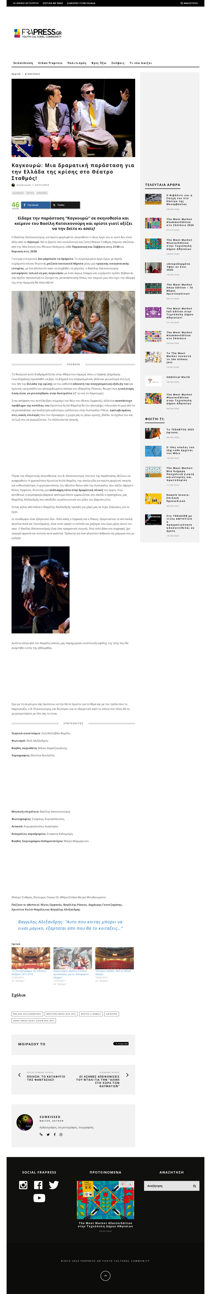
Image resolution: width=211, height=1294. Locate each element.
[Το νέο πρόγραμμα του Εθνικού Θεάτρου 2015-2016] (31, 958)
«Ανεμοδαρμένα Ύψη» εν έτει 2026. (178, 266)
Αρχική (16, 74)
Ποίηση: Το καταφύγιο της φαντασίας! (46, 1078)
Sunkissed (23, 184)
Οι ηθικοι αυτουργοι (26, 3)
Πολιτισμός (77, 63)
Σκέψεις (118, 63)
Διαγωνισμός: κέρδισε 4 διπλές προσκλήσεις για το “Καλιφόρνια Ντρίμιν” (71, 974)
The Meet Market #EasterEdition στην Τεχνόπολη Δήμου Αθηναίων (179, 244)
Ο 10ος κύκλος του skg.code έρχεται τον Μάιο (180, 450)
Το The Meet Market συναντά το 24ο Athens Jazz (178, 358)
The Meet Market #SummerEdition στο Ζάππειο (179, 335)
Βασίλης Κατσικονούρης (27, 1014)
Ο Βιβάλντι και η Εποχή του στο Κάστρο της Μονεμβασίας (179, 200)
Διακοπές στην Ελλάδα (81, 3)
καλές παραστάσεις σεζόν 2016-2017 (33, 1021)
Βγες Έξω (99, 63)
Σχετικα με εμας (53, 3)
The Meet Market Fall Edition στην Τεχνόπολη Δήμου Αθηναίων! (180, 313)
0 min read (42, 193)
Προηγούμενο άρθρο (40, 1072)
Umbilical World (178, 377)
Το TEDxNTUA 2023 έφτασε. (180, 431)
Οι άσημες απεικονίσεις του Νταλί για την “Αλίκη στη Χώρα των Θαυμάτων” (98, 1081)
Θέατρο (30, 193)
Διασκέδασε (18, 193)
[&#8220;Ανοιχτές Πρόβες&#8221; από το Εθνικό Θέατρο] (114, 958)
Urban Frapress (50, 63)
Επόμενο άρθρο (110, 1072)
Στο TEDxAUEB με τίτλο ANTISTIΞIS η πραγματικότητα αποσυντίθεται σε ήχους (180, 523)
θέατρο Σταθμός (91, 1014)
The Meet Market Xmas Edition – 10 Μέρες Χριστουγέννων (179, 289)
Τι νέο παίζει (141, 63)
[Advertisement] (139, 33)
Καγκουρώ (111, 1014)
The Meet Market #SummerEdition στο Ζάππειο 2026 (180, 222)
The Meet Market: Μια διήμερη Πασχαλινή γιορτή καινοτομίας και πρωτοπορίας (180, 474)
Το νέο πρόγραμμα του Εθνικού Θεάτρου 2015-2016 (29, 972)
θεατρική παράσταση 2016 (61, 1014)
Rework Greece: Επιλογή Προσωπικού (178, 497)
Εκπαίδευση (23, 63)
